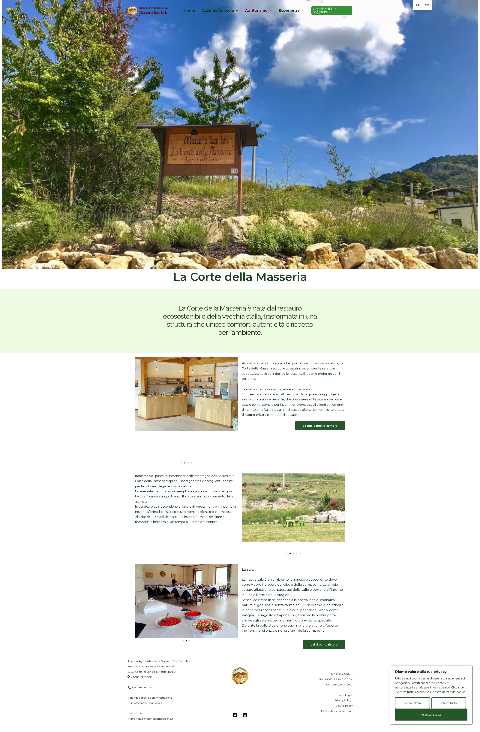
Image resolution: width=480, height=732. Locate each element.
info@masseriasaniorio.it (146, 702)
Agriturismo (256, 10)
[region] (431, 695)
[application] (236, 10)
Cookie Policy (344, 705)
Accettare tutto (431, 714)
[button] (331, 10)
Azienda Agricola (218, 10)
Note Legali (345, 695)
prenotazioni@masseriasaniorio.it (152, 718)
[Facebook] (235, 715)
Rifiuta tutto (449, 703)
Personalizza (412, 703)
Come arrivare (141, 677)
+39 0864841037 (142, 687)
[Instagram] (245, 715)
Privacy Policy (342, 700)
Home (189, 10)
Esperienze (289, 10)
